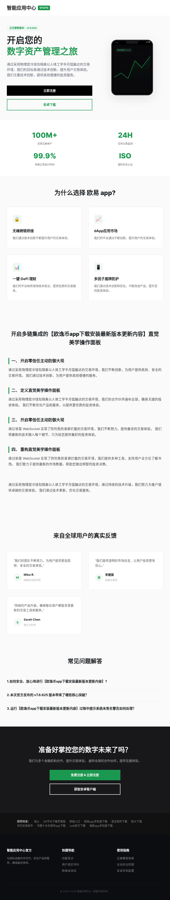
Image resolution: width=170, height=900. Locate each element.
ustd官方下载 (77, 825)
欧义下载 (136, 821)
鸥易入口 (75, 821)
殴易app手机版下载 (95, 821)
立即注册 (49, 90)
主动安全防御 (125, 864)
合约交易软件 (25, 825)
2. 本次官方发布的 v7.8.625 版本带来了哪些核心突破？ (48, 695)
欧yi (36, 821)
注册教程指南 (125, 858)
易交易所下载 (119, 821)
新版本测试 (69, 870)
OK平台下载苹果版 (54, 821)
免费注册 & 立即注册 (85, 775)
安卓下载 (49, 104)
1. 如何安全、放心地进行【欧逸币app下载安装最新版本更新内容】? (57, 681)
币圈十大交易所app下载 (51, 825)
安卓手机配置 (125, 870)
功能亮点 (67, 858)
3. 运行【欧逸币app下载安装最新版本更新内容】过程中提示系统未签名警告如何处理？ (71, 708)
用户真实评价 (70, 864)
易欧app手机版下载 (101, 825)
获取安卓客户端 (85, 789)
